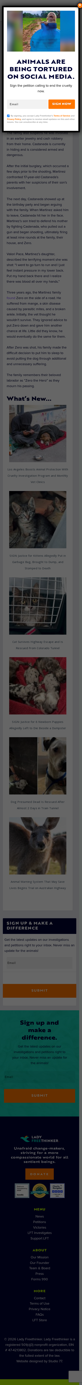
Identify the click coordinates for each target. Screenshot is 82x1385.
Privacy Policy (14, 119)
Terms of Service (62, 116)
